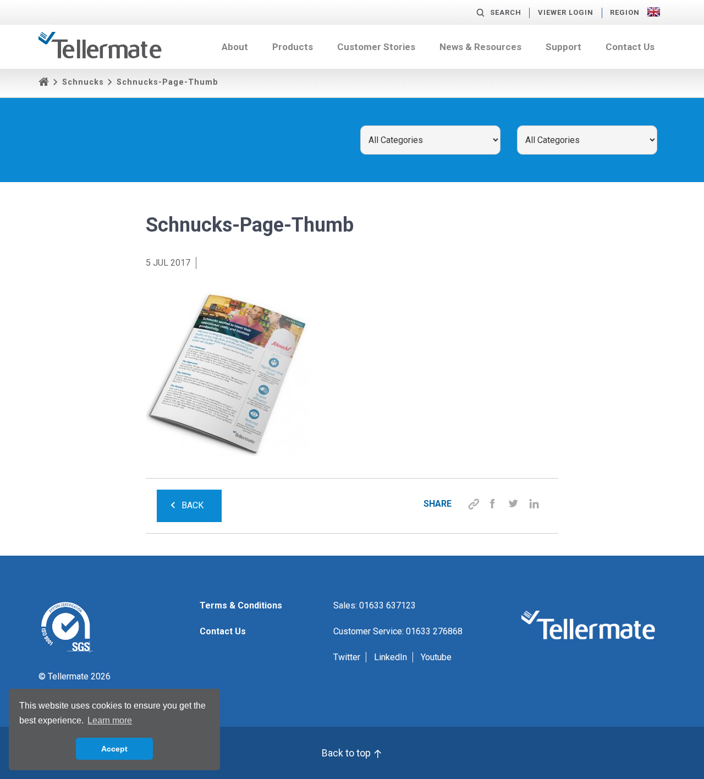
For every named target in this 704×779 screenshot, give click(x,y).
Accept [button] (114, 748)
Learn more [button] (109, 720)
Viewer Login (565, 12)
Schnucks (83, 82)
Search (505, 12)
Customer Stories (376, 46)
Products (292, 46)
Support (563, 46)
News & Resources (480, 46)
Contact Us (630, 46)
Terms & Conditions (241, 605)
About (235, 46)
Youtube (436, 657)
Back (193, 505)
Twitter (346, 657)
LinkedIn (390, 657)
